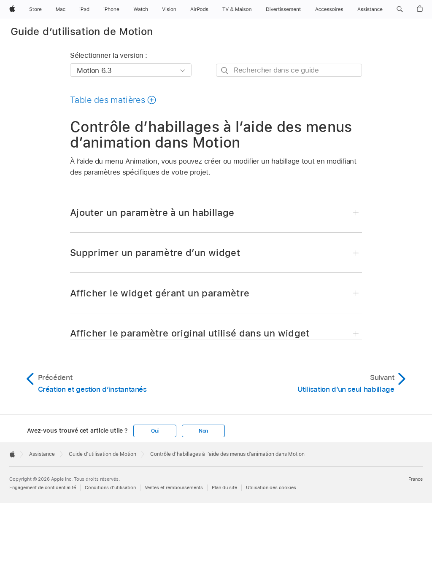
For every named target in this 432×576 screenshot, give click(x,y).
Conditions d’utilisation (110, 487)
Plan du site (224, 487)
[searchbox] (289, 70)
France (415, 479)
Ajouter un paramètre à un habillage (152, 212)
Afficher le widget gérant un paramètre (159, 293)
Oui (155, 431)
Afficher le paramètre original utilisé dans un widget (190, 333)
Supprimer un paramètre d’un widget (155, 252)
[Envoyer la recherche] (225, 70)
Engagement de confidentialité (42, 487)
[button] (399, 9)
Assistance (42, 454)
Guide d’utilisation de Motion (82, 31)
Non (203, 431)
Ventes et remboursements (174, 487)
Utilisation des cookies (271, 487)
